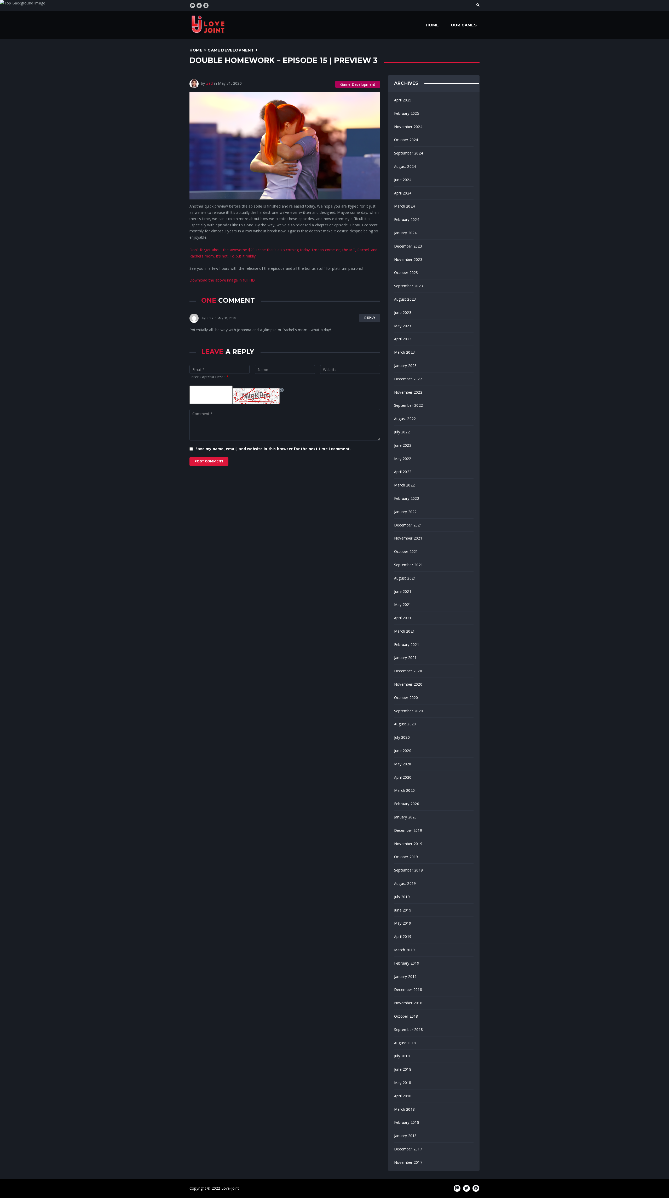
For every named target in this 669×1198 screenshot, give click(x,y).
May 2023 (402, 325)
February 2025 (406, 113)
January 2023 (405, 365)
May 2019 (402, 923)
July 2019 (402, 896)
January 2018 (405, 1135)
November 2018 (408, 1002)
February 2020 (406, 803)
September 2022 (408, 405)
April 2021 (402, 617)
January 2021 (405, 657)
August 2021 (405, 578)
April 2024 (402, 193)
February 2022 (406, 498)
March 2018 (404, 1109)
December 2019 (408, 830)
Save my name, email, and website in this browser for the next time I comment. (273, 448)
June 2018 (402, 1069)
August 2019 (405, 883)
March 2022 (404, 485)
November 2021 (408, 538)
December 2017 (408, 1149)
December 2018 (408, 989)
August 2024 (405, 166)
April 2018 (402, 1095)
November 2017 (408, 1162)
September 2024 (408, 153)
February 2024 (406, 219)
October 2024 (406, 139)
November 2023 (408, 259)
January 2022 (405, 511)
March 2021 (404, 631)
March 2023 (404, 352)
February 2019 (406, 963)
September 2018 (408, 1029)
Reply (369, 318)
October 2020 (406, 697)
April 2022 (402, 471)
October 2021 (406, 551)
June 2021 (402, 591)
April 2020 (402, 777)
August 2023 (405, 299)
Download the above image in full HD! (222, 280)
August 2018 (405, 1042)
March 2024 (404, 206)
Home (432, 24)
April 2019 (402, 936)
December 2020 (408, 670)
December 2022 (408, 378)
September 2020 (408, 710)
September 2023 (408, 285)
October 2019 (406, 856)
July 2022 (402, 431)
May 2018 (402, 1082)
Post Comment (208, 461)
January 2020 (405, 817)
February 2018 (406, 1122)
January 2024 (405, 232)
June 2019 (402, 910)
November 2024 (408, 126)
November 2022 (408, 392)
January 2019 (405, 976)
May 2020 (402, 763)
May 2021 (402, 604)
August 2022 (405, 418)
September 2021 (408, 564)
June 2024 (402, 179)
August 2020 (405, 723)
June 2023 (402, 312)
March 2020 (404, 790)
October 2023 (406, 272)
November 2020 (408, 684)
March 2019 (404, 949)
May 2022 (402, 458)
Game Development (230, 50)
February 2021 (406, 644)
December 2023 (408, 246)
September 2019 (408, 870)
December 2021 (408, 525)
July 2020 (402, 737)
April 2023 (402, 338)
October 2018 (406, 1016)
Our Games (464, 24)
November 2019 (408, 843)
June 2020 (402, 750)
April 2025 (402, 100)
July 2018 (402, 1055)
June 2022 (402, 445)
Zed (209, 83)
